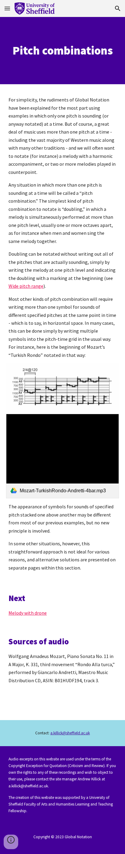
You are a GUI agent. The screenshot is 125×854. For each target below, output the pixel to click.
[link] (62, 456)
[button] (7, 8)
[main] (62, 50)
